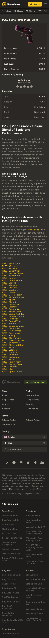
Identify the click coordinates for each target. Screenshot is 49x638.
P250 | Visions (9, 282)
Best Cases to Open (35, 609)
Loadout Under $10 (35, 527)
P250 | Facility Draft (12, 364)
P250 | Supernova (11, 342)
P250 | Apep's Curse (12, 371)
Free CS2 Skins (33, 515)
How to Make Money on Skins (36, 589)
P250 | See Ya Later (11, 311)
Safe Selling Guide (35, 583)
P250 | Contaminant (12, 280)
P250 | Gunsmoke (10, 309)
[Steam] (7, 462)
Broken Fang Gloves (12, 537)
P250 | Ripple (8, 359)
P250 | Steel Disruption (13, 340)
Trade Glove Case (10, 549)
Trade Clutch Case (11, 553)
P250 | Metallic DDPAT (13, 345)
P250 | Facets (9, 323)
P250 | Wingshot (10, 285)
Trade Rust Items (10, 633)
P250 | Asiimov (9, 306)
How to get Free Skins (34, 521)
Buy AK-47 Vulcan (11, 601)
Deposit (6, 408)
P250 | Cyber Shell (11, 270)
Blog (4, 395)
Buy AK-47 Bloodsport (7, 607)
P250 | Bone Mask (11, 333)
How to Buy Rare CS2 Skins (12, 621)
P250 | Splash (9, 299)
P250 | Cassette (10, 287)
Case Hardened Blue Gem (35, 603)
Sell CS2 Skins (32, 574)
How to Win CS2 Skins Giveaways (34, 532)
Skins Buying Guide (11, 574)
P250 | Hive (7, 369)
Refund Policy (33, 420)
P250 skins (33, 229)
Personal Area (32, 395)
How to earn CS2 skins (34, 555)
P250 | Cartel (8, 292)
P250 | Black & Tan (11, 328)
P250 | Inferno (9, 278)
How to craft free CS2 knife (34, 562)
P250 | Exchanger (10, 357)
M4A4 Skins (8, 524)
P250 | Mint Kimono (12, 338)
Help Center (8, 399)
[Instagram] (21, 462)
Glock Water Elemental (8, 614)
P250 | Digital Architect (13, 314)
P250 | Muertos (9, 268)
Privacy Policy (9, 420)
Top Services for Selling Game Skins (35, 619)
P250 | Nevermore (11, 275)
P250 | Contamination (13, 326)
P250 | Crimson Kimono (13, 316)
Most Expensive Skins (33, 596)
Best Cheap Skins (10, 588)
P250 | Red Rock (10, 318)
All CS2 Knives (9, 533)
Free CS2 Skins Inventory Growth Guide (34, 547)
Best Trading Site (10, 520)
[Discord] (42, 462)
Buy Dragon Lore (10, 592)
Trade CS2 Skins (10, 515)
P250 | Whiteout (10, 266)
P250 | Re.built (9, 347)
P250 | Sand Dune (11, 263)
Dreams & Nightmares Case (12, 559)
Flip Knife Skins (9, 529)
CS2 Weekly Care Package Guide (34, 539)
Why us (5, 404)
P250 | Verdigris (10, 290)
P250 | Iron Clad (10, 354)
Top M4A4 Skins (10, 597)
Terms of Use (8, 424)
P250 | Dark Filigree (11, 330)
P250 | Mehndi (9, 302)
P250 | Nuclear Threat (13, 273)
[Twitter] (28, 462)
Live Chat (37, 489)
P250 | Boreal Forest (12, 294)
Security (30, 404)
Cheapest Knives (10, 583)
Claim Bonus (32, 408)
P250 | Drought (9, 366)
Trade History (32, 399)
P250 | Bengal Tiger (11, 321)
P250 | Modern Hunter (13, 297)
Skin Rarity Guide (34, 613)
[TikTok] (35, 462)
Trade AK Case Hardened (9, 543)
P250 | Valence (9, 349)
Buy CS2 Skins (9, 579)
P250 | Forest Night (11, 361)
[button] (35, 4)
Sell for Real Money (35, 579)
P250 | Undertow (10, 304)
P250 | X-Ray (8, 335)
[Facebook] (14, 462)
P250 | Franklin (9, 352)
